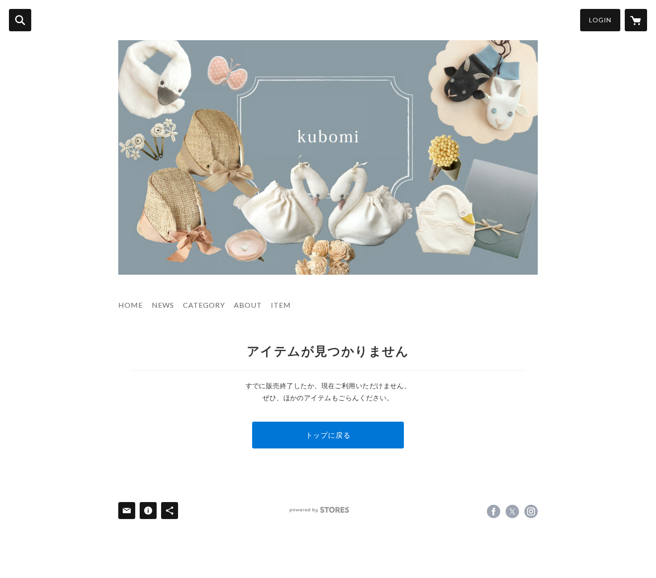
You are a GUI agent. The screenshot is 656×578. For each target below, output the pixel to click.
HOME (130, 305)
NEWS (163, 305)
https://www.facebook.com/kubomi (493, 511)
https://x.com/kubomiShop (512, 511)
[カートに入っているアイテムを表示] (636, 20)
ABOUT (248, 305)
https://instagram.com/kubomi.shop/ (531, 511)
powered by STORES (319, 510)
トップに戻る (328, 435)
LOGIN (600, 20)
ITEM (281, 305)
